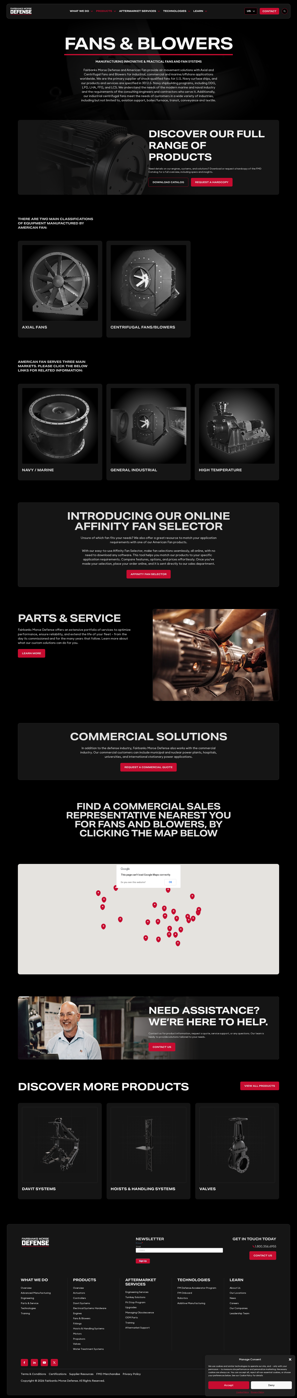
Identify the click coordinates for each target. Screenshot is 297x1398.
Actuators (79, 1292)
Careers (234, 1303)
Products (104, 11)
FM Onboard (184, 1292)
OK (170, 882)
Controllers (79, 1298)
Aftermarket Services (137, 11)
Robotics (182, 1298)
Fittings (77, 1323)
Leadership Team (239, 1313)
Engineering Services (136, 1292)
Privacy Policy (257, 1392)
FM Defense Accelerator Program (196, 1287)
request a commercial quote (148, 767)
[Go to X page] (54, 1362)
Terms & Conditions (33, 1374)
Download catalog (168, 182)
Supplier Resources (81, 1374)
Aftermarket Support (137, 1327)
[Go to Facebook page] (24, 1362)
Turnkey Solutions (135, 1297)
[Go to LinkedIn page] (34, 1362)
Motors (77, 1333)
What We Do (79, 11)
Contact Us (162, 1047)
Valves (77, 1343)
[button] (290, 1359)
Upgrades (131, 1307)
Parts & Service (29, 1303)
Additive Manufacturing (191, 1303)
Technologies (174, 11)
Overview (26, 1287)
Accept (228, 1385)
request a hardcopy (211, 182)
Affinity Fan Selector (149, 574)
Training (25, 1313)
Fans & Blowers (81, 1318)
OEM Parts (131, 1317)
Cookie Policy (242, 1392)
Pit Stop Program (135, 1302)
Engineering (27, 1298)
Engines (77, 1313)
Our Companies (239, 1308)
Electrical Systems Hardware (89, 1308)
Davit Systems (81, 1303)
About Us (235, 1287)
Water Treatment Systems (88, 1349)
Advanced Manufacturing (36, 1292)
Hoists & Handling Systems (88, 1328)
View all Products (259, 1085)
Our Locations (238, 1292)
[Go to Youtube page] (44, 1362)
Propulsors (79, 1338)
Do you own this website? (133, 882)
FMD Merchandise (108, 1374)
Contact (269, 11)
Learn (198, 11)
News (233, 1298)
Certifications (58, 1374)
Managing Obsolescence (139, 1312)
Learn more (31, 653)
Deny (271, 1385)
